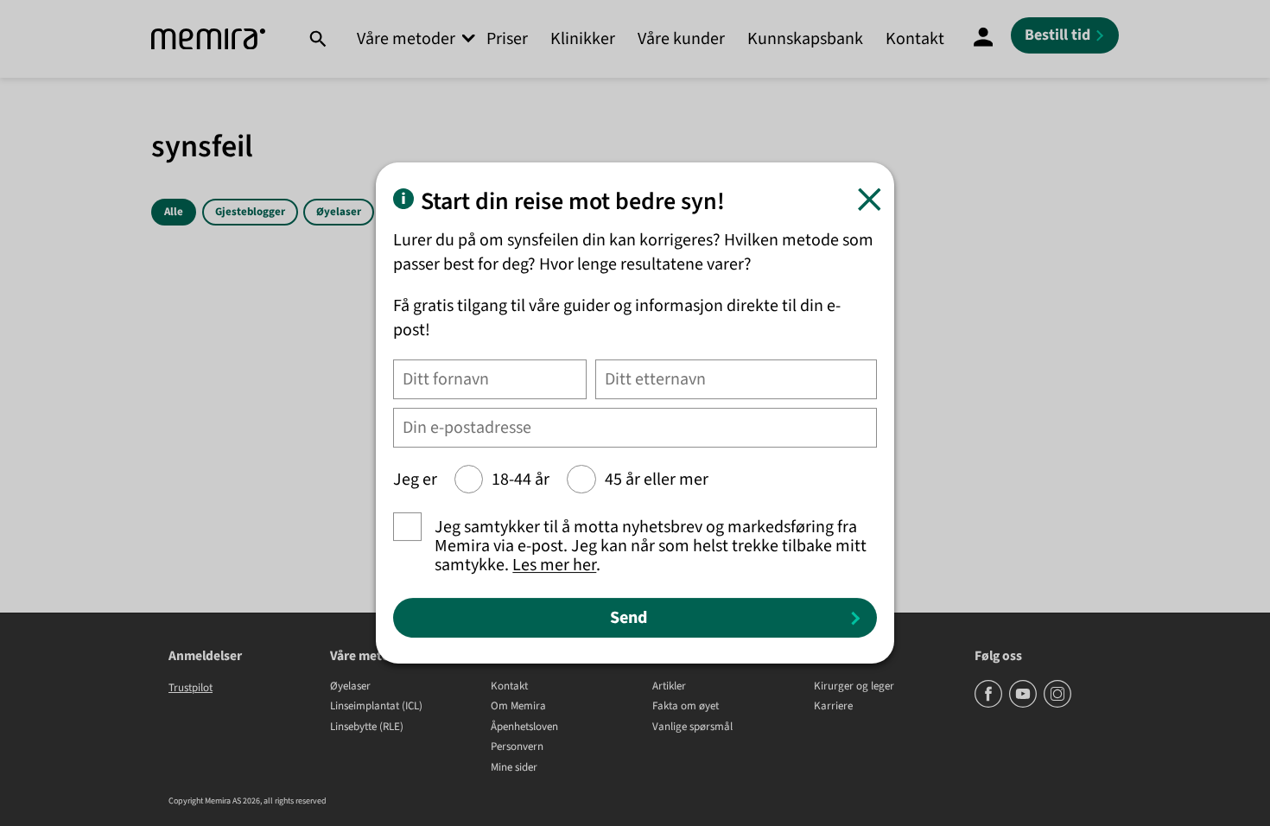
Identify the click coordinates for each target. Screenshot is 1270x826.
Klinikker (582, 39)
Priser (507, 39)
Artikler (669, 687)
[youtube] (1024, 704)
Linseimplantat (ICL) (376, 707)
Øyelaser (338, 211)
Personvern (517, 747)
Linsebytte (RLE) (366, 727)
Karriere (833, 707)
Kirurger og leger (854, 687)
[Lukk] (869, 199)
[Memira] (208, 39)
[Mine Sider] (983, 39)
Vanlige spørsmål (692, 727)
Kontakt (915, 39)
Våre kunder (681, 39)
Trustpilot (190, 688)
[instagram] (1057, 704)
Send (628, 618)
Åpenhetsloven (524, 727)
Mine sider (514, 768)
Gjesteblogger (250, 211)
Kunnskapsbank (805, 39)
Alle (173, 211)
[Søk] (317, 39)
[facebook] (990, 704)
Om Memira (518, 707)
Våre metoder (406, 39)
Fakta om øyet (685, 707)
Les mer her (554, 565)
